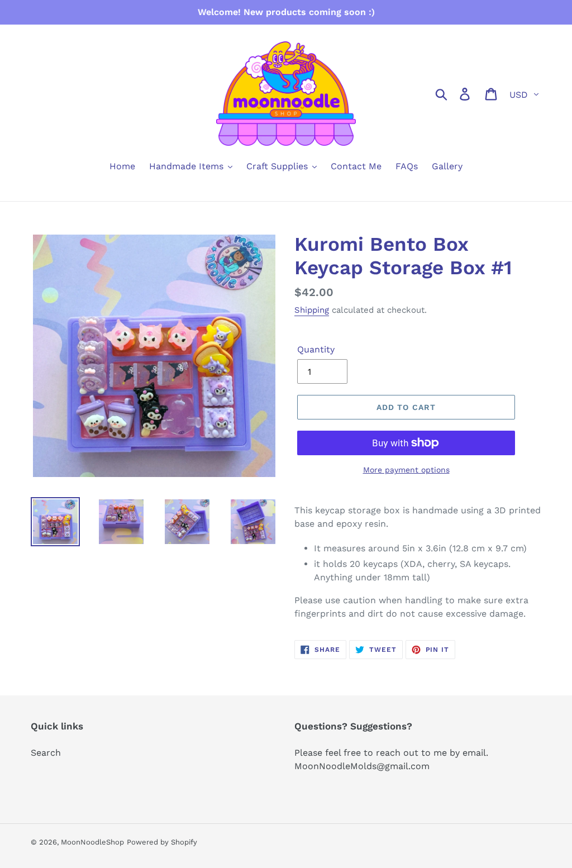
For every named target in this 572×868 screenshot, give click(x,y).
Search (46, 752)
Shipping (311, 310)
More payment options (406, 469)
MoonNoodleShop (92, 842)
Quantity (316, 349)
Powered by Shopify (162, 842)
